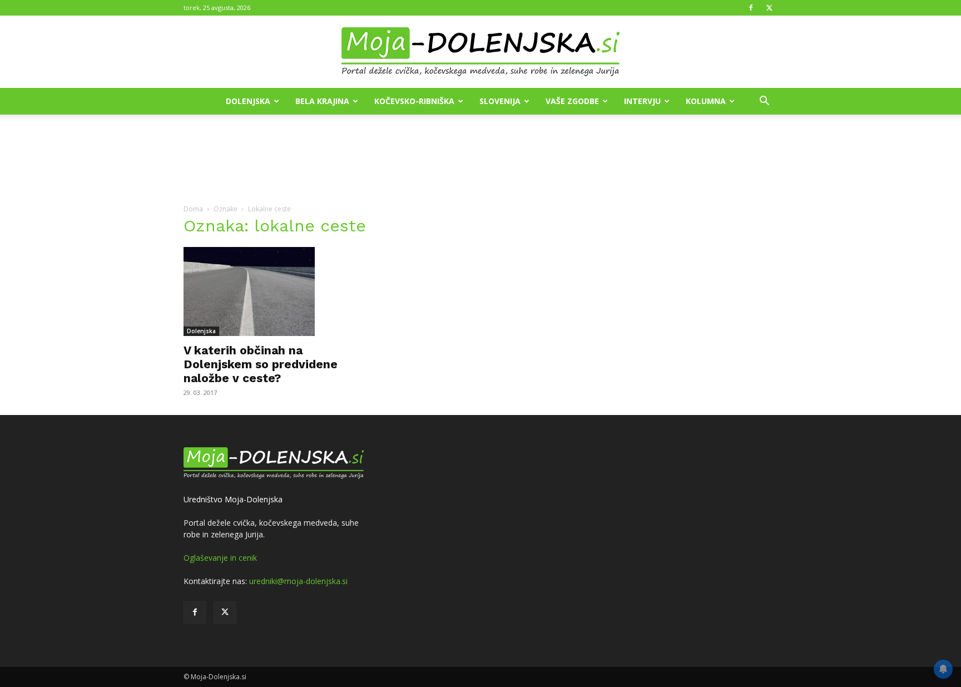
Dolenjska (248, 101)
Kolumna (706, 101)
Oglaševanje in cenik (220, 557)
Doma (193, 209)
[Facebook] (750, 8)
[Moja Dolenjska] (480, 52)
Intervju (642, 101)
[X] (769, 8)
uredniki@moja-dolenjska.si (298, 581)
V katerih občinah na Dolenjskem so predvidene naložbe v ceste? (261, 364)
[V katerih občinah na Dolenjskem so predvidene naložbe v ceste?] (274, 291)
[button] (764, 102)
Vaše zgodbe (572, 101)
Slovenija (500, 101)
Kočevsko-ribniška (414, 101)
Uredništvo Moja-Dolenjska (233, 499)
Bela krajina (322, 101)
